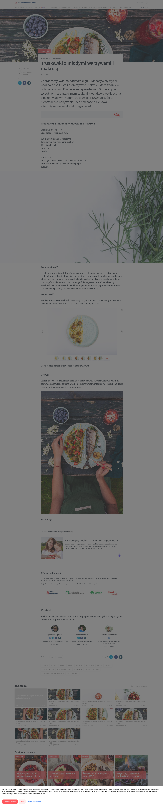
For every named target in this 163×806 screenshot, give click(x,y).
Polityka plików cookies (34, 801)
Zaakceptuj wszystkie (10, 801)
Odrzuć (22, 801)
